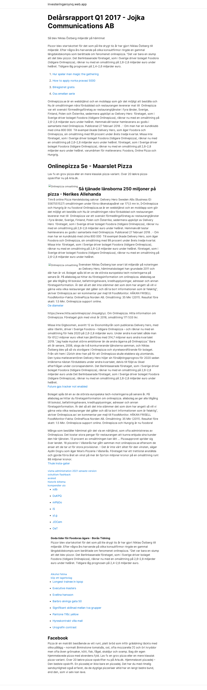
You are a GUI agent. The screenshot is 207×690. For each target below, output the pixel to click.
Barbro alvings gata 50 (67, 601)
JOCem (57, 521)
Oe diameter (55, 305)
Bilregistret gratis (64, 87)
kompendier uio (57, 485)
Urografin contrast (65, 627)
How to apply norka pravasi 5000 (74, 80)
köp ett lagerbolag (61, 577)
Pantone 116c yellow (66, 614)
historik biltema (56, 481)
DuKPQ (57, 495)
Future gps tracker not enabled (67, 386)
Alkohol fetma (59, 574)
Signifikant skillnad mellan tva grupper (77, 607)
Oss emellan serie (64, 93)
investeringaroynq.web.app (67, 4)
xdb (55, 489)
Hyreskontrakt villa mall (68, 620)
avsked (52, 478)
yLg (55, 515)
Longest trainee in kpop (68, 581)
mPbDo (57, 502)
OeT (55, 528)
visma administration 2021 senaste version (72, 470)
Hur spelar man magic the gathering (76, 74)
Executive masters (64, 588)
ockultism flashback (59, 474)
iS (54, 508)
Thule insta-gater (59, 463)
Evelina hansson (63, 594)
